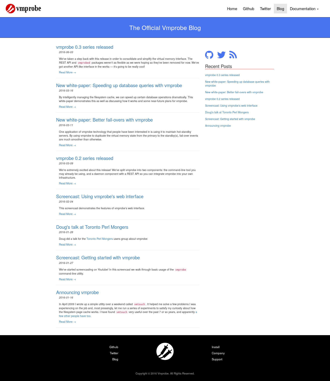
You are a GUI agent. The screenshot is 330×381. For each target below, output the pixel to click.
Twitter (265, 8)
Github (248, 8)
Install (215, 347)
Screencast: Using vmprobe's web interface (99, 196)
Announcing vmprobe (77, 292)
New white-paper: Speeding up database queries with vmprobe (119, 85)
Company (218, 353)
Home (232, 8)
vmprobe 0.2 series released (84, 158)
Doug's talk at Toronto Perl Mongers (92, 226)
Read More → (67, 72)
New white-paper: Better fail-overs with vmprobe (104, 119)
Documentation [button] (303, 8)
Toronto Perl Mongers (100, 239)
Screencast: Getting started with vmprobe (98, 257)
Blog (280, 8)
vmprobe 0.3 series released (84, 46)
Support (217, 359)
